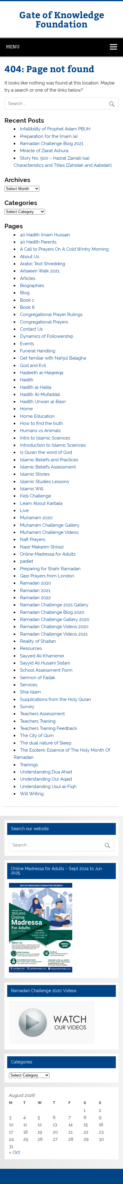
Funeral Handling (37, 351)
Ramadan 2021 (35, 590)
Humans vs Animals (40, 430)
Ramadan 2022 (35, 597)
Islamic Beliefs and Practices (49, 459)
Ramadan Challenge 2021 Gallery (54, 605)
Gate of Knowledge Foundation (61, 19)
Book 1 (27, 300)
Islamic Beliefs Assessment (48, 467)
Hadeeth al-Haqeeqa (41, 372)
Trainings (29, 764)
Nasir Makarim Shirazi (42, 547)
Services (28, 684)
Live (24, 510)
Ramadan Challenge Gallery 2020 (54, 619)
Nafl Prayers (32, 539)
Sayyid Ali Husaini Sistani (45, 663)
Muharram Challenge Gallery (49, 525)
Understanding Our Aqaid (46, 779)
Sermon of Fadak (37, 677)
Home (26, 408)
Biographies (32, 285)
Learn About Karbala (41, 503)
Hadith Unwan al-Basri (43, 401)
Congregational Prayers (44, 322)
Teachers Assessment (42, 713)
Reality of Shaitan (38, 641)
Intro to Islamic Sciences (45, 438)
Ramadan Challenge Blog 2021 (51, 143)
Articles (27, 278)
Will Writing (32, 793)
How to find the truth (41, 423)
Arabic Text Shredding (42, 263)
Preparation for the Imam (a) (49, 136)
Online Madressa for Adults (48, 554)
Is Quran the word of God (46, 452)
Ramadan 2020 (35, 583)
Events (27, 343)
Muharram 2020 (36, 517)
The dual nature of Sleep (45, 743)
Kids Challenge (35, 496)
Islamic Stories (35, 474)
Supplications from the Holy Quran (55, 699)
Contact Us (31, 329)
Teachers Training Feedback (48, 728)
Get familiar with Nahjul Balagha (53, 358)
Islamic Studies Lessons (44, 481)
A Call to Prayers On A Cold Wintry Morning (64, 249)
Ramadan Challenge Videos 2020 (54, 626)
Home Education (37, 416)
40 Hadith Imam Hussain (45, 235)
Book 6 (27, 307)
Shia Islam (30, 692)
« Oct (14, 1152)
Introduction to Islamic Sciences (53, 445)
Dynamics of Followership (46, 336)
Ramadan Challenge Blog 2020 (52, 612)
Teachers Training (38, 721)
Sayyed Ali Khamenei (42, 656)
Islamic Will (31, 488)
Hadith (26, 380)
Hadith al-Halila (35, 387)
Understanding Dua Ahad (46, 772)
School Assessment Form (46, 670)
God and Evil (33, 365)
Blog (25, 292)
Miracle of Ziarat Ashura (44, 150)
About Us (29, 256)
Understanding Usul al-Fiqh (48, 786)
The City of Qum (37, 735)
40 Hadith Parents (38, 242)
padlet (26, 561)
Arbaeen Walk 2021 (39, 271)
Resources (31, 648)
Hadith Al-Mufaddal (40, 394)
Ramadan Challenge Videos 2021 (53, 634)
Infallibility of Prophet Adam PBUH (55, 129)
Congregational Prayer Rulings (51, 314)
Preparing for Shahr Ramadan (50, 568)
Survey (27, 706)
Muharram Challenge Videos (49, 532)
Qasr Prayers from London (47, 576)
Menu (13, 47)
